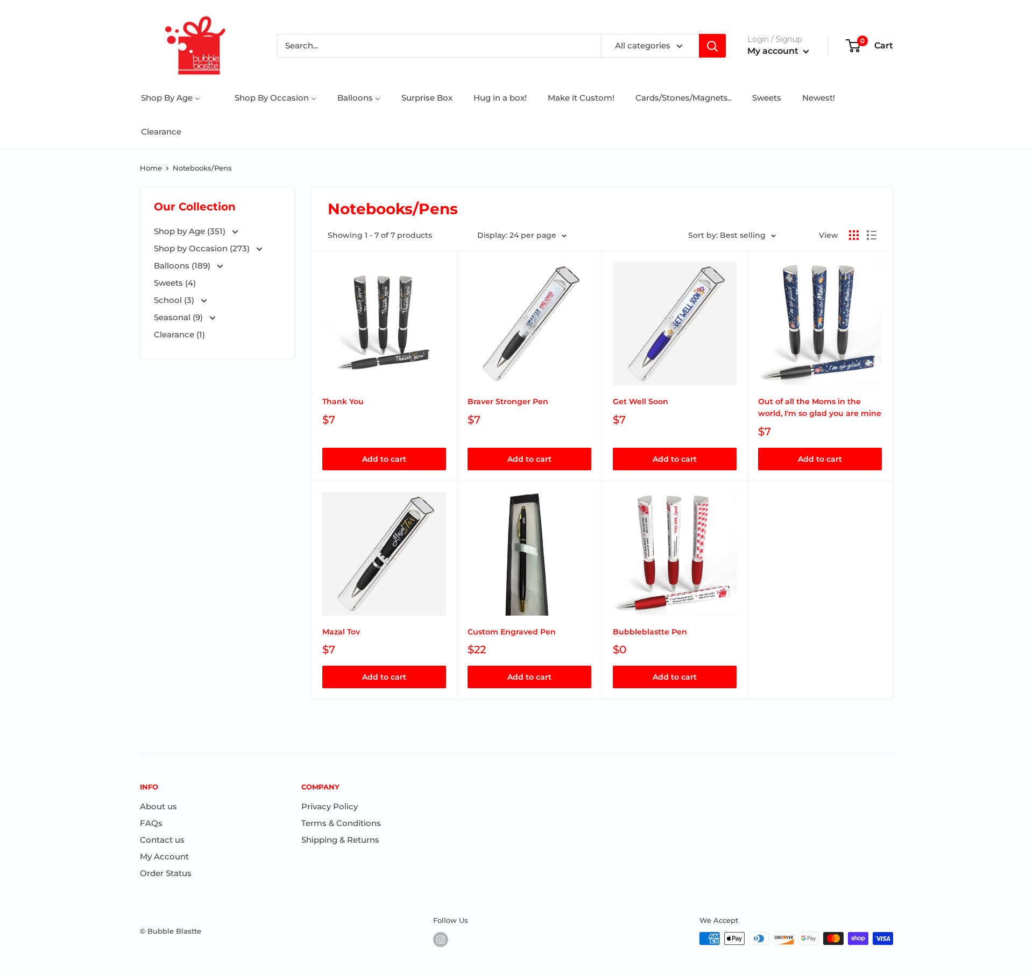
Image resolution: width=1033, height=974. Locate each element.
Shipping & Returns (340, 840)
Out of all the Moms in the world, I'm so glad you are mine (819, 407)
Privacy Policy (329, 806)
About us (158, 806)
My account (774, 51)
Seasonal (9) (179, 317)
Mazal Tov (341, 632)
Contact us (162, 840)
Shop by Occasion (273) (203, 248)
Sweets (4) (175, 283)
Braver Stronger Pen (508, 401)
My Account (164, 856)
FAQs (151, 823)
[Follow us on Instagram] (440, 939)
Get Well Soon (640, 401)
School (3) (175, 300)
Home (151, 168)
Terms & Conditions (341, 823)
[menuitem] (170, 97)
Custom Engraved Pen (512, 632)
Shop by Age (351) (191, 231)
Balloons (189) (183, 265)
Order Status (166, 873)
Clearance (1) (179, 334)
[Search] (712, 46)
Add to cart (384, 459)
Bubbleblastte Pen (650, 632)
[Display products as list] (871, 235)
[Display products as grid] (854, 235)
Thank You (343, 401)
